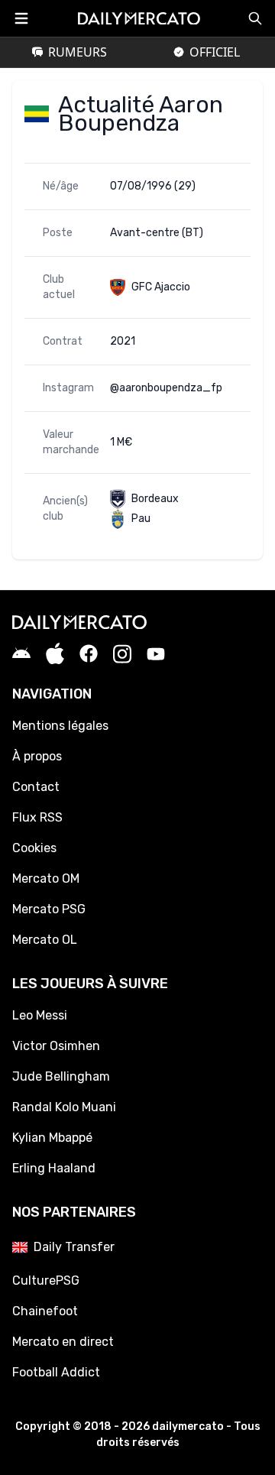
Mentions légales (60, 725)
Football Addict (56, 1372)
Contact (36, 787)
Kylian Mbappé (52, 1137)
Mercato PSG (49, 909)
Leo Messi (39, 1015)
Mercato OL (44, 939)
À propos (37, 756)
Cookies (34, 848)
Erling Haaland (53, 1168)
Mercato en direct (63, 1341)
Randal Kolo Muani (64, 1107)
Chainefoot (45, 1311)
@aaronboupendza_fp (166, 387)
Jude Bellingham (61, 1076)
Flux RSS (37, 817)
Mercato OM (45, 878)
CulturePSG (45, 1280)
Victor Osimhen (56, 1046)
